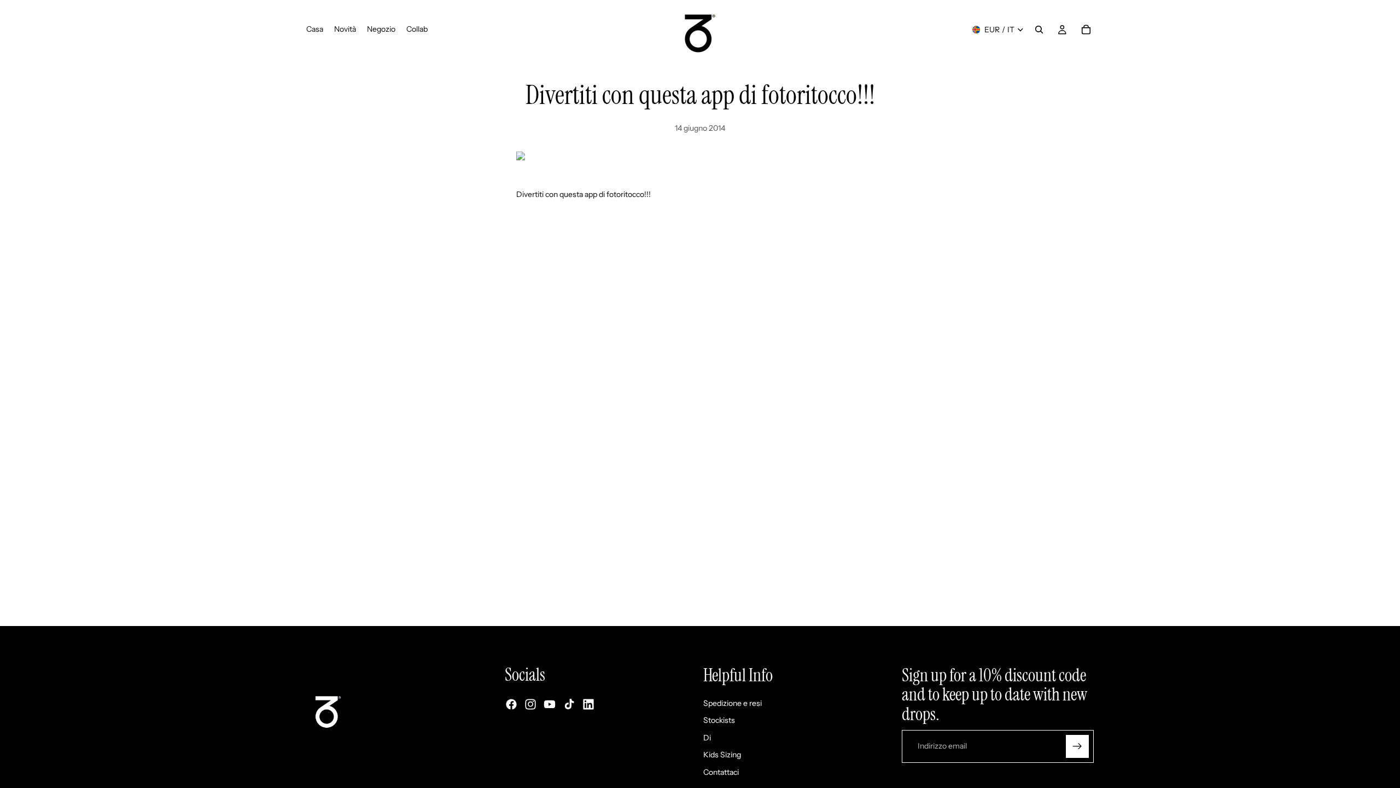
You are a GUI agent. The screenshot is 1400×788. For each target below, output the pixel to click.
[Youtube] (549, 704)
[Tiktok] (569, 704)
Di (707, 738)
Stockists (719, 721)
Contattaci (721, 772)
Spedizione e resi (732, 703)
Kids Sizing (722, 755)
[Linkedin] (588, 704)
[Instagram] (530, 704)
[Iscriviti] (1077, 746)
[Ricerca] (1039, 30)
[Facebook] (511, 704)
